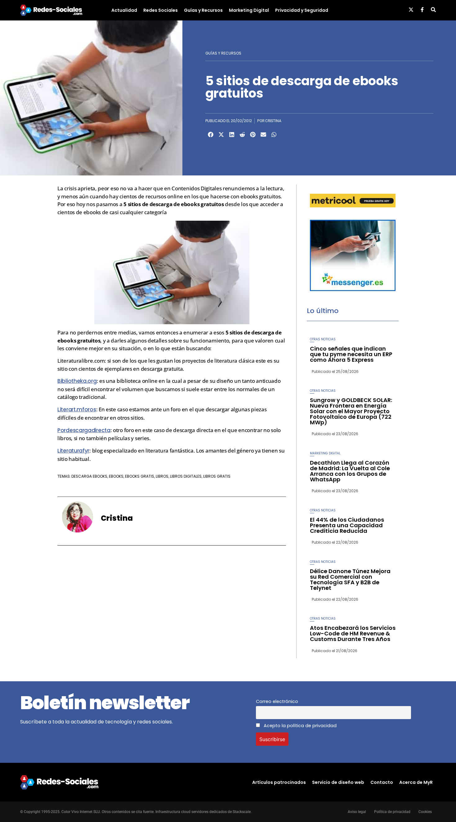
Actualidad (124, 10)
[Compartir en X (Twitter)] (221, 134)
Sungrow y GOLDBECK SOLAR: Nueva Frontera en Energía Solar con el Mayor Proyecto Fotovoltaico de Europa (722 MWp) (351, 411)
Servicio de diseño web (338, 782)
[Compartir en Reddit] (242, 134)
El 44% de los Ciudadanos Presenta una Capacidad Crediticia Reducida (347, 525)
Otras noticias (323, 339)
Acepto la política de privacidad (299, 726)
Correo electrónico (277, 701)
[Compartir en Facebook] (210, 134)
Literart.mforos (76, 409)
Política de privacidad (392, 812)
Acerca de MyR (416, 782)
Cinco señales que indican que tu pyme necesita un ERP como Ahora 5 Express (351, 354)
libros (162, 476)
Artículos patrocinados (279, 782)
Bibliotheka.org (77, 381)
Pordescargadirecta (83, 430)
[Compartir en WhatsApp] (274, 134)
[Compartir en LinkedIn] (231, 134)
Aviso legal (357, 812)
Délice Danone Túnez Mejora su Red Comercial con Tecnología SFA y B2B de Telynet (350, 579)
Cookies (425, 812)
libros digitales (186, 476)
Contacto (381, 782)
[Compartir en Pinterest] (253, 134)
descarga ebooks (89, 476)
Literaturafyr (73, 450)
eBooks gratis (139, 476)
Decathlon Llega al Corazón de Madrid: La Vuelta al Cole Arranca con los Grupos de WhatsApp (350, 471)
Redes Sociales (160, 10)
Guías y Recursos (203, 10)
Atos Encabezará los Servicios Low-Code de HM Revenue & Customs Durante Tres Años (353, 633)
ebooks (116, 476)
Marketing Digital (249, 10)
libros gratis (216, 476)
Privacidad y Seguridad (301, 10)
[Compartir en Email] (263, 134)
